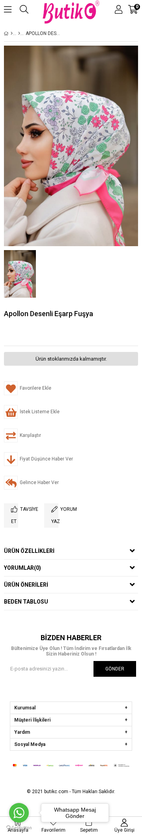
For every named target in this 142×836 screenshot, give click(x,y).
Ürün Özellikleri (29, 551)
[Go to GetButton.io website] (19, 827)
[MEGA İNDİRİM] (19, 33)
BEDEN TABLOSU (26, 601)
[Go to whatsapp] (19, 813)
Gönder (114, 669)
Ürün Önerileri (26, 585)
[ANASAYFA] (12, 33)
